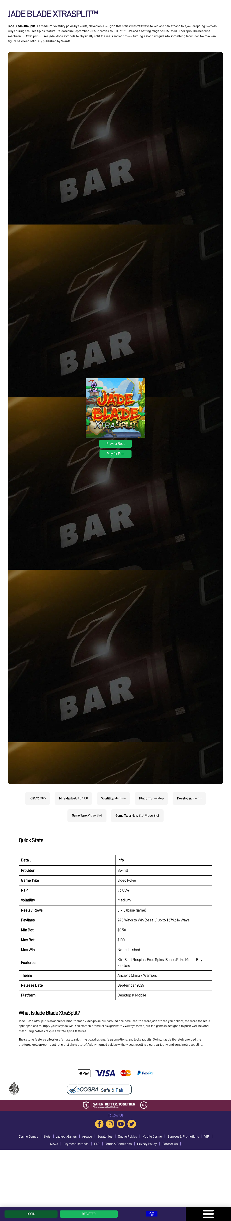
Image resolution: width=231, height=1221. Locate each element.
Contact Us (170, 1144)
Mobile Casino (152, 1136)
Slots (47, 1136)
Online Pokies (127, 1136)
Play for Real (115, 443)
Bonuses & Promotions (183, 1136)
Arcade (87, 1136)
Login (31, 1214)
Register (88, 1214)
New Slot (138, 815)
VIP (206, 1136)
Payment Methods (76, 1144)
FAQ (96, 1144)
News (54, 1144)
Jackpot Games (66, 1136)
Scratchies (105, 1136)
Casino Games (28, 1136)
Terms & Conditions (118, 1144)
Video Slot (152, 815)
